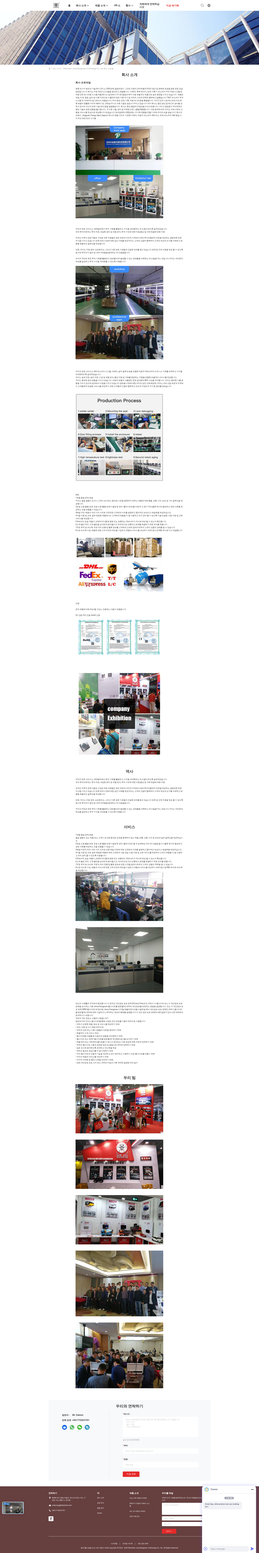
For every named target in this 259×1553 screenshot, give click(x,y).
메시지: (127, 1414)
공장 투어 (100, 1503)
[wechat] (79, 1427)
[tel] (94, 1427)
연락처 (99, 1513)
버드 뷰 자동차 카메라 (137, 1511)
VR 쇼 (117, 5)
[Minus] (252, 1489)
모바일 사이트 (127, 1544)
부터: (126, 1445)
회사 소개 (57, 68)
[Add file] (205, 1549)
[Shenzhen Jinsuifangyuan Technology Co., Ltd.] (56, 5)
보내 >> (169, 1531)
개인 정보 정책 (143, 1544)
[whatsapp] (72, 1427)
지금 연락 (131, 1474)
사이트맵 (114, 1544)
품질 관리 (100, 1508)
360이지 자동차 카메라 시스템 (140, 1504)
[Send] (252, 1549)
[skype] (87, 1427)
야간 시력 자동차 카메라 (138, 1498)
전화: (126, 1459)
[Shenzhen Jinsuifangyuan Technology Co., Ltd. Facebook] (51, 1518)
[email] (64, 1427)
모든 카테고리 (135, 1516)
